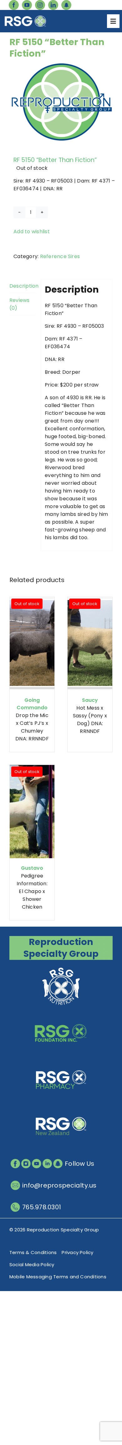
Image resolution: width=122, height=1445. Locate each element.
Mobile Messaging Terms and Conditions (57, 1276)
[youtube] (27, 5)
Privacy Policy (77, 1252)
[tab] (22, 286)
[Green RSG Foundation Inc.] (61, 1015)
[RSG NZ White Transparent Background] (61, 1108)
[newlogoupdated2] (61, 968)
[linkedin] (53, 5)
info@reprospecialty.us (59, 1185)
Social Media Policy (31, 1264)
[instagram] (40, 5)
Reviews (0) (19, 304)
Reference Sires (60, 256)
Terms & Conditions (33, 1252)
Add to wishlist (31, 231)
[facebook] (14, 5)
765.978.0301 (41, 1207)
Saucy (90, 700)
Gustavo (32, 868)
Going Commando (32, 704)
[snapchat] (66, 5)
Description (22, 285)
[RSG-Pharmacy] (61, 1061)
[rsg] (25, 17)
